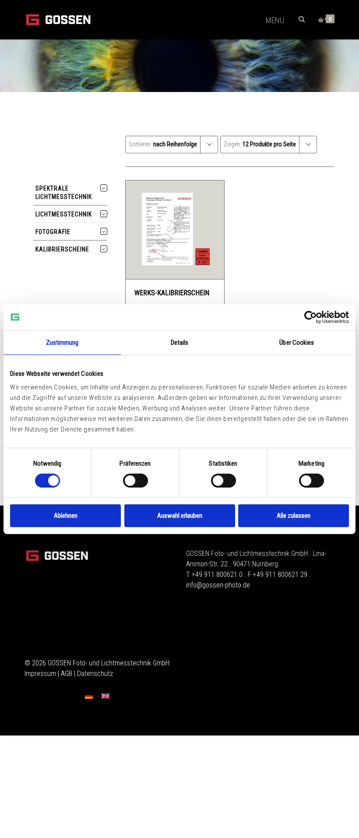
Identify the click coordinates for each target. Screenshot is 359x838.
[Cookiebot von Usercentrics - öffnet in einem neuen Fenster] (310, 317)
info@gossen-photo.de (218, 585)
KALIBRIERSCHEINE (62, 249)
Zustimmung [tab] (62, 343)
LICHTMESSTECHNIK (63, 214)
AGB (66, 673)
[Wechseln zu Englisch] (105, 696)
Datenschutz (95, 673)
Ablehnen (65, 516)
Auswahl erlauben (179, 516)
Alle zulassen (293, 516)
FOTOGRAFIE (52, 231)
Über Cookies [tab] (296, 343)
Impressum (40, 673)
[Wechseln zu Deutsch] (89, 696)
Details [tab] (180, 343)
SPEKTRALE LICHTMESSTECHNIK (63, 192)
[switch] (135, 481)
